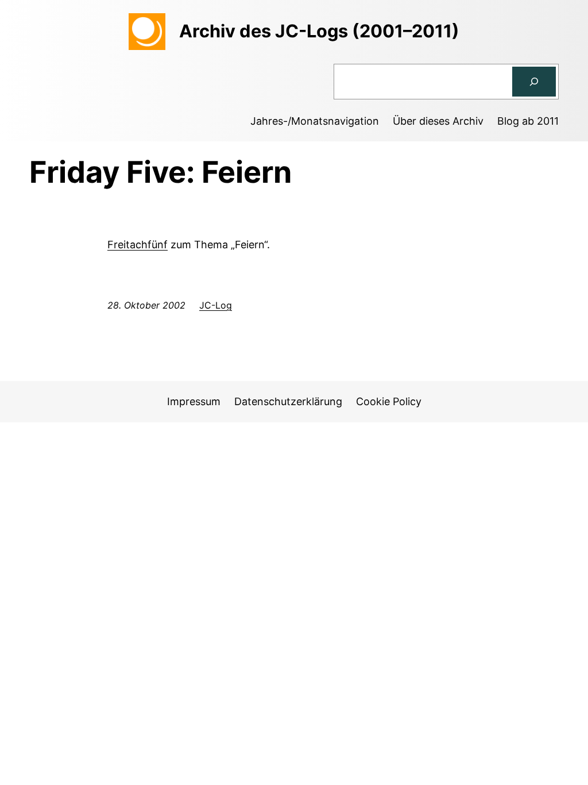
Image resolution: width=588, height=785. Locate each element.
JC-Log (215, 305)
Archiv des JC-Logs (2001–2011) (319, 30)
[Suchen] (534, 82)
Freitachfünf (137, 244)
